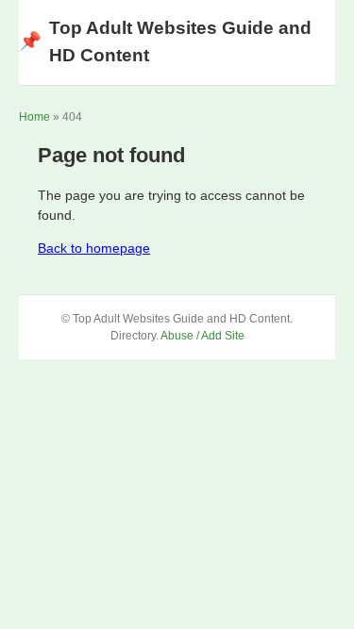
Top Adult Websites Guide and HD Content (165, 41)
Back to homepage (94, 248)
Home (34, 117)
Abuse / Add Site (202, 335)
